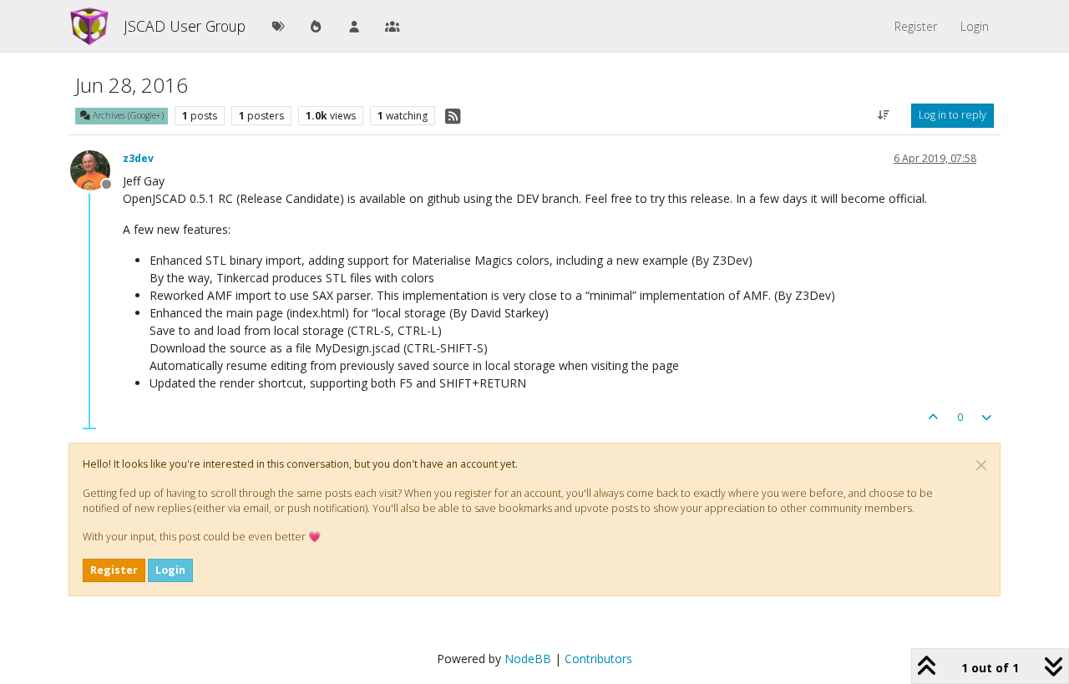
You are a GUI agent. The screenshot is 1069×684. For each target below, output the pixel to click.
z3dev (138, 158)
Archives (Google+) (127, 115)
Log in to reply (952, 115)
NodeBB (527, 658)
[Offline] (96, 169)
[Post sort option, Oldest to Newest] (884, 115)
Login (170, 570)
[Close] (981, 465)
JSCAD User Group (185, 26)
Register (114, 570)
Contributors (598, 658)
